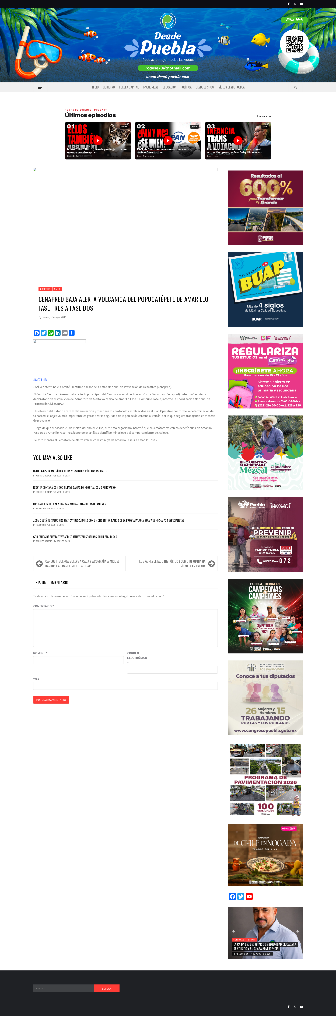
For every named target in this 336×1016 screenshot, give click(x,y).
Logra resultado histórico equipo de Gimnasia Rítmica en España (172, 563)
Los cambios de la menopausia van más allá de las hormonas (69, 504)
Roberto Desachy (44, 475)
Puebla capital (129, 87)
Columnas (238, 939)
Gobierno (109, 87)
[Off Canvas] (40, 87)
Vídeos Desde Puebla (232, 87)
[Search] (295, 87)
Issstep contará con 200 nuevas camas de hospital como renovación (74, 487)
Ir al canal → (264, 116)
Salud (57, 289)
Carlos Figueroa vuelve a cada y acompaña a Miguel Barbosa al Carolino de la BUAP (82, 563)
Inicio (95, 87)
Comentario (43, 606)
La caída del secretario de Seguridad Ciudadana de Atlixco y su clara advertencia (264, 946)
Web (36, 679)
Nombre (40, 653)
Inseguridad (151, 87)
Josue (46, 317)
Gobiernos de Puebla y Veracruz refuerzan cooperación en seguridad (75, 537)
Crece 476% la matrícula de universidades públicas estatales (70, 471)
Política (186, 87)
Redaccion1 (41, 508)
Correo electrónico (136, 657)
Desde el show (205, 87)
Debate (251, 939)
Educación (169, 87)
